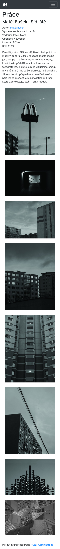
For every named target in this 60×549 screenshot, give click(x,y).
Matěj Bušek (17, 27)
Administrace (45, 544)
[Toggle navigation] (53, 4)
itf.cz (34, 544)
